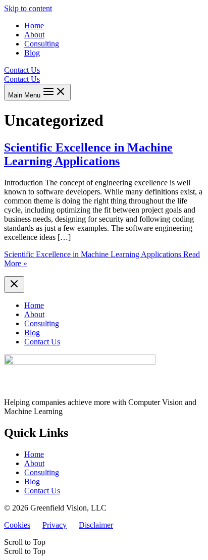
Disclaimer (96, 525)
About (34, 463)
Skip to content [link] (28, 8)
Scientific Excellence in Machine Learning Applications (88, 154)
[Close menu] (14, 284)
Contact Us (22, 79)
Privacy (54, 525)
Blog (32, 481)
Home (34, 454)
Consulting (41, 472)
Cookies (17, 525)
